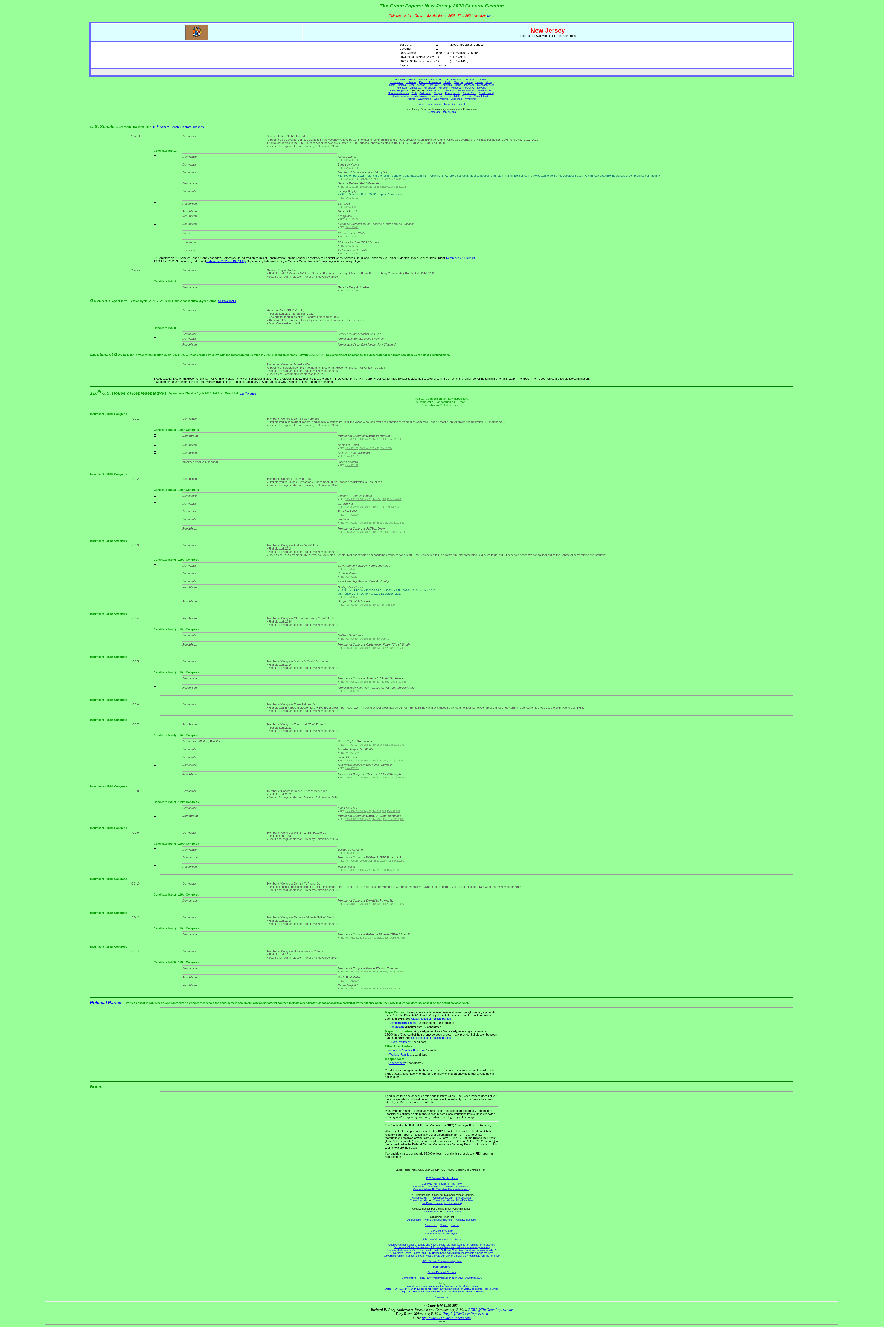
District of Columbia (430, 82)
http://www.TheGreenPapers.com (446, 1318)
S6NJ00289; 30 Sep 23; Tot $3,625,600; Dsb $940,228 (375, 186)
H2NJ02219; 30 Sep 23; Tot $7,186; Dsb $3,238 (372, 507)
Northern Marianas (398, 93)
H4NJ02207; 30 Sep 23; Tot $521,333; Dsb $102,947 (374, 522)
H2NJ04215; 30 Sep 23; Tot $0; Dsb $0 (367, 638)
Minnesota (415, 87)
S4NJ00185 (351, 290)
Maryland (469, 85)
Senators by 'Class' (442, 1230)
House (455, 1225)
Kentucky (433, 85)
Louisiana (446, 85)
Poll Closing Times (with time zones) (442, 1203)
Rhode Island (486, 93)
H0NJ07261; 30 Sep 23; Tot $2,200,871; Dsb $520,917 (375, 777)
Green (393, 1042)
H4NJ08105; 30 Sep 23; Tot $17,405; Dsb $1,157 (372, 811)
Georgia (458, 82)
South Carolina (400, 96)
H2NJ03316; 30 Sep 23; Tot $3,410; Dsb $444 (371, 604)
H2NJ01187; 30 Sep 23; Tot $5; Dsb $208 (368, 448)
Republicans (449, 112)
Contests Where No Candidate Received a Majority (441, 1189)
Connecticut (396, 82)
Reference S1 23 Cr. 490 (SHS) (226, 261)
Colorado (482, 79)
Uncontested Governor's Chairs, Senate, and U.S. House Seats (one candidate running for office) (441, 1250)
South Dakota (419, 96)
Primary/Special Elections (438, 1219)
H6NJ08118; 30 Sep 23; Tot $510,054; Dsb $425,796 (374, 860)
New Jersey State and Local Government (442, 104)
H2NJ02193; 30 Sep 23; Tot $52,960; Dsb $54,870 (373, 499)
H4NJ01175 (351, 465)
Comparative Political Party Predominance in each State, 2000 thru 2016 (442, 1277)
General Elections (466, 1219)
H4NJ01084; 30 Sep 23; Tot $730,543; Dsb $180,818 (374, 439)
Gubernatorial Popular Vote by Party (442, 1183)
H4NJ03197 (352, 568)
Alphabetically (419, 1197)
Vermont (466, 96)
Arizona (443, 79)
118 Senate (161, 127)
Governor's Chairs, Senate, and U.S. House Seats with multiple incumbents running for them (441, 1252)
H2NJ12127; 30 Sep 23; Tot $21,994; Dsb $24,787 (373, 988)
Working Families (400, 1054)
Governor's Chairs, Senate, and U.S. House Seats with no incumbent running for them (442, 1247)
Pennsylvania (452, 93)
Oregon (438, 93)
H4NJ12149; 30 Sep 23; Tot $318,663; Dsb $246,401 (374, 971)
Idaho (489, 82)
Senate (444, 1225)
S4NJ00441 (351, 227)
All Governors (227, 301)
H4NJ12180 (352, 980)
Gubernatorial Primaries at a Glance (442, 1239)
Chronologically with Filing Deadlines (453, 1200)
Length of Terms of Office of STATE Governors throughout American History (441, 1291)
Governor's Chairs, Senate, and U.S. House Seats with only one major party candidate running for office (442, 1255)
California (469, 79)
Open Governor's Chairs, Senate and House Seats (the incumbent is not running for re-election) (441, 1244)
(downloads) (442, 1297)
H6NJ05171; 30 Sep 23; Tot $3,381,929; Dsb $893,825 (375, 681)
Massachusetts (485, 85)
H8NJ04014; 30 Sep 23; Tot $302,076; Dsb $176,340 (374, 647)
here (490, 15)
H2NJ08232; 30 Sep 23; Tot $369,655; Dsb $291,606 (374, 819)
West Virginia (441, 98)
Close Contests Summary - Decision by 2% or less (441, 1186)
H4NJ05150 (352, 691)
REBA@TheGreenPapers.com (490, 1310)
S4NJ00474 (351, 253)
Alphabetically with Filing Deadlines (452, 1197)
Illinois (391, 85)
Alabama (400, 79)
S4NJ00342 (351, 245)
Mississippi (430, 87)
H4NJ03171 (352, 597)
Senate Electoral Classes (187, 127)
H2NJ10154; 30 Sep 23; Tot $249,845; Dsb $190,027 (374, 903)
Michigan (402, 87)
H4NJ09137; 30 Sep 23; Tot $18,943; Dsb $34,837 (373, 870)
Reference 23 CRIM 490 (461, 258)
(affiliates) (410, 1022)
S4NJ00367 (351, 236)
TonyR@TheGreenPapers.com (465, 1314)
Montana (456, 87)
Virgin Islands (481, 96)
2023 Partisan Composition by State (442, 1261)
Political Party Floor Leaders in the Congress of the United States (442, 1286)
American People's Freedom (407, 1050)
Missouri (443, 87)
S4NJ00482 (351, 197)
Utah (456, 96)
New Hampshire (399, 90)
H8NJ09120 (352, 853)
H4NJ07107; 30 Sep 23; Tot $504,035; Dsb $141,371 (374, 744)
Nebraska (468, 87)
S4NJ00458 (351, 167)
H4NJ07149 (352, 752)
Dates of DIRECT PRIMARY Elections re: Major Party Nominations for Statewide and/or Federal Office (442, 1288)
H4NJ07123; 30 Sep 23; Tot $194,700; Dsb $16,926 (374, 760)
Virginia (411, 98)
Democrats (433, 112)
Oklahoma (425, 93)
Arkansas (455, 79)
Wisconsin (456, 98)
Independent (397, 1063)
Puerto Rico (469, 93)
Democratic (396, 1022)
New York (449, 90)
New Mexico (434, 90)
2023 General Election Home (442, 1178)
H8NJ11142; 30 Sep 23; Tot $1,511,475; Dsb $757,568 (375, 937)
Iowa (411, 85)
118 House (248, 393)
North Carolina (465, 90)
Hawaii (479, 82)
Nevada (481, 87)
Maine (458, 85)
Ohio (414, 93)
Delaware (411, 82)
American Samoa (427, 79)
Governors (431, 1225)
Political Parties (106, 1002)
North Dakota (483, 90)
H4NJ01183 (351, 456)
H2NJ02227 (352, 576)
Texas (448, 96)
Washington (424, 98)
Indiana (402, 85)
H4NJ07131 (352, 768)
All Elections (414, 1219)
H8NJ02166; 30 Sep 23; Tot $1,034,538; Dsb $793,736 (375, 531)
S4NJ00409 (351, 219)
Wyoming (470, 98)
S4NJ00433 (351, 160)
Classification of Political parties (431, 1018)
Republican (396, 1027)
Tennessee (435, 96)
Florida (447, 82)
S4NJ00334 (351, 207)
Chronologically (418, 1200)
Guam (469, 82)
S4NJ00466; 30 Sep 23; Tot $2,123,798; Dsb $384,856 (375, 179)
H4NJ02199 (352, 514)
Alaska (411, 79)
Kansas (421, 85)
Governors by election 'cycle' (441, 1233)
